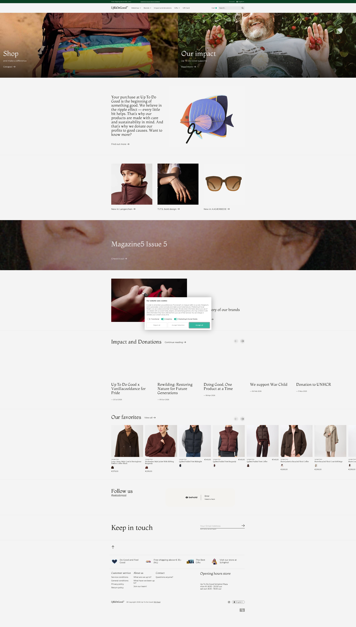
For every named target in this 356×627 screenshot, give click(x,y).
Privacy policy (117, 584)
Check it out (117, 258)
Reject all (156, 325)
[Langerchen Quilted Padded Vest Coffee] (263, 441)
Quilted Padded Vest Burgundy (224, 461)
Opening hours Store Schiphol (150, 1)
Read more (187, 66)
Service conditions (119, 577)
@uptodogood (118, 495)
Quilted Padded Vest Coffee (257, 461)
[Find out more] (207, 116)
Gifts (176, 8)
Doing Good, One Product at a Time (218, 386)
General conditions (119, 580)
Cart (215, 8)
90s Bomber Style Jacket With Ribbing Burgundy (159, 462)
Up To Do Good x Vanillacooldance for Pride (128, 388)
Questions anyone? (164, 577)
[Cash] (242, 611)
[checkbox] (152, 319)
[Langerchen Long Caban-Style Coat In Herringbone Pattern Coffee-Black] (127, 441)
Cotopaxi (7, 66)
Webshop (135, 8)
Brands (146, 8)
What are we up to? (142, 577)
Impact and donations (163, 8)
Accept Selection (178, 325)
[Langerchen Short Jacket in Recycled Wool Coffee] (296, 441)
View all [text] (150, 418)
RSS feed (157, 602)
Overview (205, 301)
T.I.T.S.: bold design (167, 209)
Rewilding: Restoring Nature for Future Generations (175, 388)
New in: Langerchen (121, 209)
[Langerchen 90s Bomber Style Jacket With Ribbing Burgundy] (161, 441)
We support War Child (268, 384)
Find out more (118, 144)
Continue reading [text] (174, 343)
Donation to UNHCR (313, 384)
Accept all (199, 325)
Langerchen (115, 459)
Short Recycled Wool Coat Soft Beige (328, 461)
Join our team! (140, 586)
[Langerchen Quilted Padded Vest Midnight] (195, 441)
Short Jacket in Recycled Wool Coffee (295, 461)
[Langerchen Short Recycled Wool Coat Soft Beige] (330, 441)
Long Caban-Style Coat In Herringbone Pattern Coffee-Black (126, 462)
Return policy (117, 587)
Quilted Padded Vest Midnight (190, 461)
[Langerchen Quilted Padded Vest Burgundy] (229, 441)
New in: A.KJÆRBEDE (215, 209)
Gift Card (186, 8)
